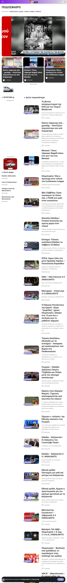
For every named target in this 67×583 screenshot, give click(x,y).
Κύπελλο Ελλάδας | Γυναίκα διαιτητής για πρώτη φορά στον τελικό (52, 222)
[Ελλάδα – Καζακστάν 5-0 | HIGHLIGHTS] (31, 459)
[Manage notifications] (3, 579)
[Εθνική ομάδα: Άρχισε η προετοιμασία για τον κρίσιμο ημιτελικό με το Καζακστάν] (31, 496)
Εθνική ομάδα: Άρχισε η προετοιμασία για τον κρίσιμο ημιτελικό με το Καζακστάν (53, 492)
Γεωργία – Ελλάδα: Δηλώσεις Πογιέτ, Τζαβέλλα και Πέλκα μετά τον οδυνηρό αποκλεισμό (51, 372)
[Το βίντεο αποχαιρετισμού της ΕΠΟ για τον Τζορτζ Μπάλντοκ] (38, 36)
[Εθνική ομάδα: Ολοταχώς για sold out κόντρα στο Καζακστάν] (31, 476)
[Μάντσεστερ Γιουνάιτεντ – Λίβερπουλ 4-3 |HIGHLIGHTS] (31, 517)
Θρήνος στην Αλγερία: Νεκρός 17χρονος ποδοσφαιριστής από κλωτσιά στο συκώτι (52, 395)
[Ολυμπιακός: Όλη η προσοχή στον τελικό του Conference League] (55, 62)
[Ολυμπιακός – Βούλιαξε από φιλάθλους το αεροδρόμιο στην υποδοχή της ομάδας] (31, 558)
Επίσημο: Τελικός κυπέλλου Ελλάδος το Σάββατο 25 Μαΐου (52, 242)
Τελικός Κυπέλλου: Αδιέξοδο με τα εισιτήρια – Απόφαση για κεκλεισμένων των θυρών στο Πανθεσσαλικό (53, 345)
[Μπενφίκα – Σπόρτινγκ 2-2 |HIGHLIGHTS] (31, 295)
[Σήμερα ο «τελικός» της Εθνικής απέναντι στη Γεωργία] (31, 424)
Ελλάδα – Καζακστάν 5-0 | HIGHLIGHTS (53, 455)
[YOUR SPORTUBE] (33, 2)
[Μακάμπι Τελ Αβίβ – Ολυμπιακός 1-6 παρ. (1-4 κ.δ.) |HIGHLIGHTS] (31, 536)
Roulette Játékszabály (9, 176)
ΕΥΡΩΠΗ (26, 11)
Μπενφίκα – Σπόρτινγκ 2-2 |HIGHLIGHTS (53, 292)
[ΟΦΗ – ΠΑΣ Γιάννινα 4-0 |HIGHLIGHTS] (31, 281)
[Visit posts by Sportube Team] (4, 80)
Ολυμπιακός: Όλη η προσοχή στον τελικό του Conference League (55, 72)
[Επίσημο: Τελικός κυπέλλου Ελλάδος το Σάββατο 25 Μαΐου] (31, 246)
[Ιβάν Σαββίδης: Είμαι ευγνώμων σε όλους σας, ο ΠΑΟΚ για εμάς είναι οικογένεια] (31, 202)
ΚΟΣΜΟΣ (32, 11)
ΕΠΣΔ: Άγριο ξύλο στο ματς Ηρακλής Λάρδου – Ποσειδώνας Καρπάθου (53, 261)
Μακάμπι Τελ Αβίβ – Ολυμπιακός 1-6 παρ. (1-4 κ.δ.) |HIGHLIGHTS (53, 532)
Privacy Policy (25, 579)
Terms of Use (35, 579)
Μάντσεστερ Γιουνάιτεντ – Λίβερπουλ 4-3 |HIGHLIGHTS (49, 514)
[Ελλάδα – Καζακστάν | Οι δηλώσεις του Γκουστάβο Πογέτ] (31, 442)
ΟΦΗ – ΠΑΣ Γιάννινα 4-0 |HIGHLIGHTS (53, 278)
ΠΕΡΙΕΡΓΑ (38, 11)
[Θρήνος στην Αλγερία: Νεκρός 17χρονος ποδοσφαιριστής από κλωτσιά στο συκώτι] (31, 401)
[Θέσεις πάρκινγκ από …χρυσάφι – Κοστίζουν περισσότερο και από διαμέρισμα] (12, 62)
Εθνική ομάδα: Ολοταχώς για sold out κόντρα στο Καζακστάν (53, 473)
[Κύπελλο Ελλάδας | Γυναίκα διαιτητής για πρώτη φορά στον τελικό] (31, 226)
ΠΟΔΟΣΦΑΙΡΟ (50, 67)
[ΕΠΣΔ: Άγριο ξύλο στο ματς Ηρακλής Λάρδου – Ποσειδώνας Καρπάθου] (31, 264)
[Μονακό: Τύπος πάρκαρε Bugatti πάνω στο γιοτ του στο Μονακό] (33, 62)
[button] (60, 579)
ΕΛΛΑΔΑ (21, 11)
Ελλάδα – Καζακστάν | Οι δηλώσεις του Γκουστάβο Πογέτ (52, 440)
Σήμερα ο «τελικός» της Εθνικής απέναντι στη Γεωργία (53, 419)
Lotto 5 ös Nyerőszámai (9, 182)
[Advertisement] (10, 128)
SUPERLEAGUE (13, 11)
